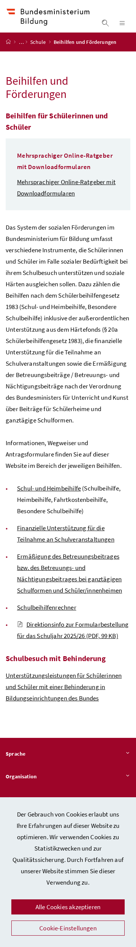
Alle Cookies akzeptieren (68, 907)
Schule (38, 42)
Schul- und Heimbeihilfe (49, 488)
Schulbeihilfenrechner (46, 607)
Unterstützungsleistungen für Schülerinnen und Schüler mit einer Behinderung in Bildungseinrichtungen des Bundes (64, 686)
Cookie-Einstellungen (68, 928)
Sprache (15, 753)
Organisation (21, 776)
